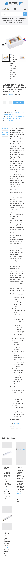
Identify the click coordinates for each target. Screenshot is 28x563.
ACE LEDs (11, 121)
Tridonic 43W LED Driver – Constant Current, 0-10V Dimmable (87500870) (7, 537)
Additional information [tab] (5, 133)
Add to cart (19, 102)
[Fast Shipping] (5, 8)
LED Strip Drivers (8, 114)
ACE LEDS (14, 116)
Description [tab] (5, 128)
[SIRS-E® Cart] (14, 8)
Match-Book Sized (14, 119)
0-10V (8, 116)
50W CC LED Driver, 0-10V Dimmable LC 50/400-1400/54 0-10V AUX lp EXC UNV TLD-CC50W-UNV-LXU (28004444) (7, 475)
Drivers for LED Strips (17, 112)
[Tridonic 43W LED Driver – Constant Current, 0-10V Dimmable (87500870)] (7, 518)
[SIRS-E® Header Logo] (14, 2)
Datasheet (16, 423)
